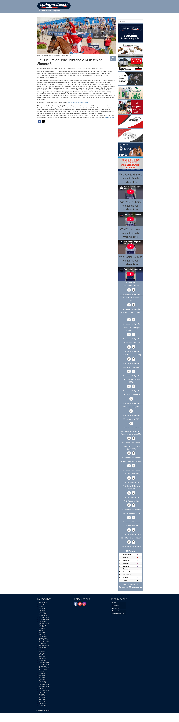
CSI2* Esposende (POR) (131, 407)
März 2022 (42, 701)
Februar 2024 (43, 658)
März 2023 (42, 679)
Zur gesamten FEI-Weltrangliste (130, 587)
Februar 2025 (43, 636)
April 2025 (42, 632)
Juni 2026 (42, 606)
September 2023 (44, 668)
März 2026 (42, 612)
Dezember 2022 (44, 685)
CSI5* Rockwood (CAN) (131, 285)
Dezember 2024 (44, 640)
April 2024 (42, 655)
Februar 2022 (43, 703)
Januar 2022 (43, 705)
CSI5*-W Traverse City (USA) (131, 461)
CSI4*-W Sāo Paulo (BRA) (131, 474)
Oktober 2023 (43, 666)
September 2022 (44, 690)
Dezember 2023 (44, 662)
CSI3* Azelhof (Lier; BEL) (131, 343)
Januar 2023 (43, 683)
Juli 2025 (41, 627)
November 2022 (44, 686)
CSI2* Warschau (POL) (131, 526)
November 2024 (44, 642)
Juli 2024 (41, 649)
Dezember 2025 (44, 617)
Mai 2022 (42, 698)
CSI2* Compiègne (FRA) (131, 419)
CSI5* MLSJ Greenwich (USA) (131, 538)
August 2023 (43, 670)
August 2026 (43, 603)
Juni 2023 (42, 673)
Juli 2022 (41, 694)
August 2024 (43, 647)
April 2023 (42, 677)
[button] (39, 121)
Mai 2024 (42, 653)
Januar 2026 (43, 616)
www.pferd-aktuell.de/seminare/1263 (78, 102)
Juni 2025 (42, 629)
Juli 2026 (41, 604)
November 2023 (44, 664)
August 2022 (43, 692)
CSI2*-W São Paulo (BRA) (131, 367)
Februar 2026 (43, 614)
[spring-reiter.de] (54, 5)
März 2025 (42, 634)
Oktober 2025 (43, 621)
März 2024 (42, 657)
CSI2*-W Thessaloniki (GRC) (131, 355)
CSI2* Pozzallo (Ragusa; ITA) (131, 513)
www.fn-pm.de (109, 117)
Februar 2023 (43, 681)
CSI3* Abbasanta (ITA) (131, 501)
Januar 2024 (43, 660)
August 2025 (43, 625)
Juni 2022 (42, 696)
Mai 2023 (42, 675)
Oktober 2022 (43, 688)
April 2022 (42, 700)
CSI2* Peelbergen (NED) (131, 394)
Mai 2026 (42, 608)
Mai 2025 (42, 631)
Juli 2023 (41, 672)
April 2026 (42, 610)
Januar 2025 (43, 638)
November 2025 (44, 619)
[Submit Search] (119, 21)
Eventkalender (130, 282)
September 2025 (44, 623)
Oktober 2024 (43, 644)
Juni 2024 (42, 651)
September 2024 (44, 645)
